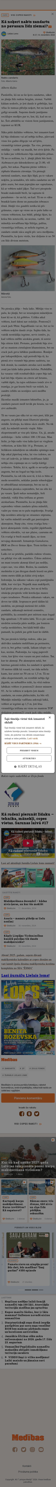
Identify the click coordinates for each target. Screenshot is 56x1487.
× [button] (49, 717)
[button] (28, 743)
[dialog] (28, 743)
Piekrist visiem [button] (29, 750)
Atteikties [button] (29, 758)
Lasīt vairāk (32, 738)
